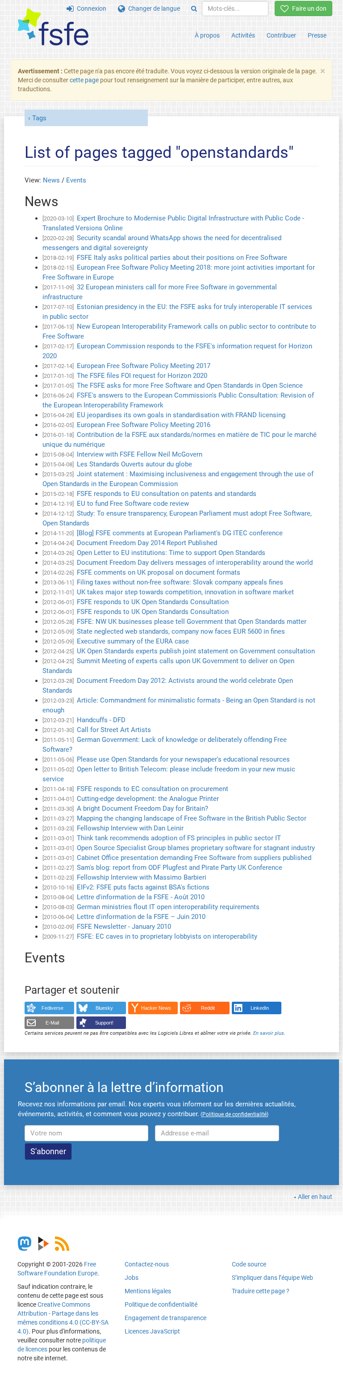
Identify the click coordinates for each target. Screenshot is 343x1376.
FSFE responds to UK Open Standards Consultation (153, 602)
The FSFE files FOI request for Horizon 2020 (142, 376)
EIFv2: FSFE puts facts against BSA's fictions (143, 887)
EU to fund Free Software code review (133, 504)
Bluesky (104, 1008)
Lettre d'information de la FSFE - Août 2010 (141, 897)
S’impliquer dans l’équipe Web (272, 1277)
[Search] (194, 8)
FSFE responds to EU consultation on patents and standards (166, 494)
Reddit (208, 1008)
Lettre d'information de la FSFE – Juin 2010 (141, 917)
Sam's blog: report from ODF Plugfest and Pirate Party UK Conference (179, 868)
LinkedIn (260, 1008)
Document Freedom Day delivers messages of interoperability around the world (195, 563)
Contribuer (281, 35)
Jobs (131, 1277)
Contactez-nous (147, 1264)
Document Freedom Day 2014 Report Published (147, 543)
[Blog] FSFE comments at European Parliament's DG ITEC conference (180, 533)
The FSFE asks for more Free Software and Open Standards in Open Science (190, 385)
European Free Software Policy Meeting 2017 (143, 366)
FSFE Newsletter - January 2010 (124, 927)
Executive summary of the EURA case (133, 641)
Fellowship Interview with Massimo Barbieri (141, 877)
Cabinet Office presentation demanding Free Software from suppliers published (194, 858)
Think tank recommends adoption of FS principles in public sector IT (179, 838)
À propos (207, 35)
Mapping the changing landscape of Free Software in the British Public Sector (191, 818)
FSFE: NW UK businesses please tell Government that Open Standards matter (191, 622)
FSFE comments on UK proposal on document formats (158, 572)
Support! (104, 1022)
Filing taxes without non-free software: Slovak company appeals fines (180, 582)
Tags (39, 118)
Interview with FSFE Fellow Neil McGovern (139, 454)
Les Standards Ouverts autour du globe (134, 464)
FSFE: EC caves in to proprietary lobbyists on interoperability (167, 936)
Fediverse (52, 1008)
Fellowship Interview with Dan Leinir (130, 828)
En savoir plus (268, 1033)
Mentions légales (148, 1291)
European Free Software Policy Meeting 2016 (143, 425)
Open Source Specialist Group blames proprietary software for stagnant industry (196, 848)
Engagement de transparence (165, 1317)
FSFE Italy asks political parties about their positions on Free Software (182, 258)
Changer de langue (152, 8)
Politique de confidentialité (161, 1304)
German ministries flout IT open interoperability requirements (168, 907)
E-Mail (52, 1022)
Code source (249, 1264)
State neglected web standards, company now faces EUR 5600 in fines (181, 631)
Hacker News (156, 1008)
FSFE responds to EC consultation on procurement (152, 789)
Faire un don (307, 8)
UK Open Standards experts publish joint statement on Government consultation (196, 651)
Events (76, 180)
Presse (317, 35)
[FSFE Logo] (53, 27)
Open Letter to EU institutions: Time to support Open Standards (171, 553)
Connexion (90, 8)
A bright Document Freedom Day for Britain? (142, 808)
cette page (84, 80)
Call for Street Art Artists (114, 730)
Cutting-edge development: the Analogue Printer (148, 799)
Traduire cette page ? (260, 1291)
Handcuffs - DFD (101, 720)
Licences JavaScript (152, 1331)
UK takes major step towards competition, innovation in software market (185, 592)
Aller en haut (315, 1196)
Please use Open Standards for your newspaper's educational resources (183, 759)
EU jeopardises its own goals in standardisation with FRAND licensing (181, 415)
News (51, 180)
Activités (243, 35)
